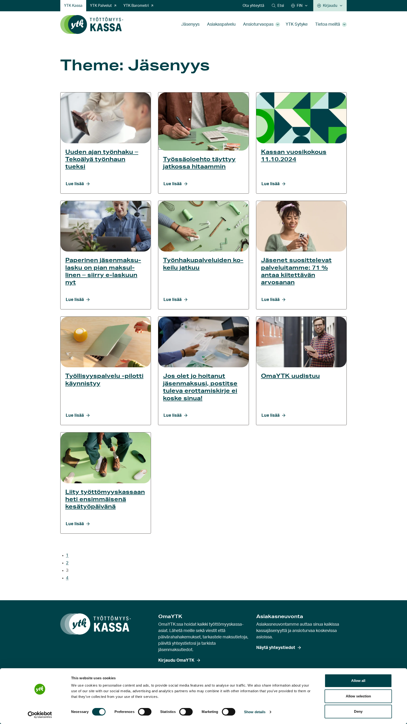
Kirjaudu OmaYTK (176, 660)
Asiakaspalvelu (221, 24)
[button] (278, 5)
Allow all (358, 681)
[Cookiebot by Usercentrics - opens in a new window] (40, 714)
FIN (299, 6)
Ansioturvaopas (258, 24)
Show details (254, 712)
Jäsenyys (190, 24)
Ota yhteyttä (253, 6)
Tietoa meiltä (327, 24)
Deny (358, 711)
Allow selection (358, 696)
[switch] (144, 712)
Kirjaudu (330, 6)
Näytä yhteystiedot (275, 648)
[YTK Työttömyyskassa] (91, 24)
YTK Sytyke (297, 24)
